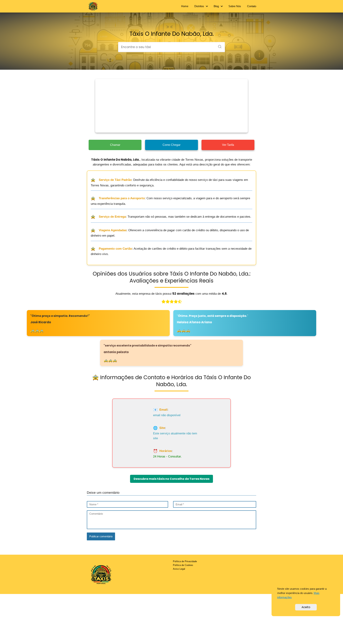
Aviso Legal (179, 569)
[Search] (218, 45)
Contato (251, 6)
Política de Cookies (183, 565)
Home (184, 6)
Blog (216, 6)
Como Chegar (171, 144)
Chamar (115, 144)
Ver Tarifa (228, 144)
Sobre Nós (234, 6)
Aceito (306, 607)
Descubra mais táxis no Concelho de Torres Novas (171, 479)
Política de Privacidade (185, 561)
